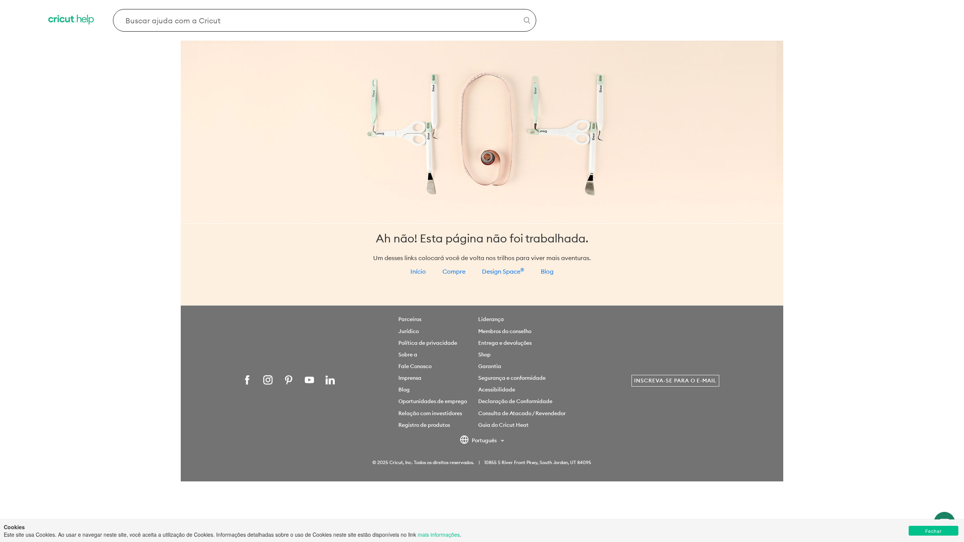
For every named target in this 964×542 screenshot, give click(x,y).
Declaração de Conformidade (515, 401)
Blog (547, 271)
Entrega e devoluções (505, 343)
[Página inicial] (71, 20)
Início (418, 271)
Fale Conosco (415, 366)
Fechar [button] (933, 531)
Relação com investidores (430, 413)
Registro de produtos (424, 425)
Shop (484, 354)
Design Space (503, 271)
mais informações (439, 534)
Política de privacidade (427, 343)
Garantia (489, 366)
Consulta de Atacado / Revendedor (522, 413)
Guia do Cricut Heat (503, 425)
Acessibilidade (496, 389)
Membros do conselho (504, 331)
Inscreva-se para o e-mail (675, 380)
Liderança (491, 319)
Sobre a (407, 354)
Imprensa (409, 378)
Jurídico (408, 331)
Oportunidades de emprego (432, 401)
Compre (453, 271)
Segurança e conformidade (512, 378)
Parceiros (409, 319)
